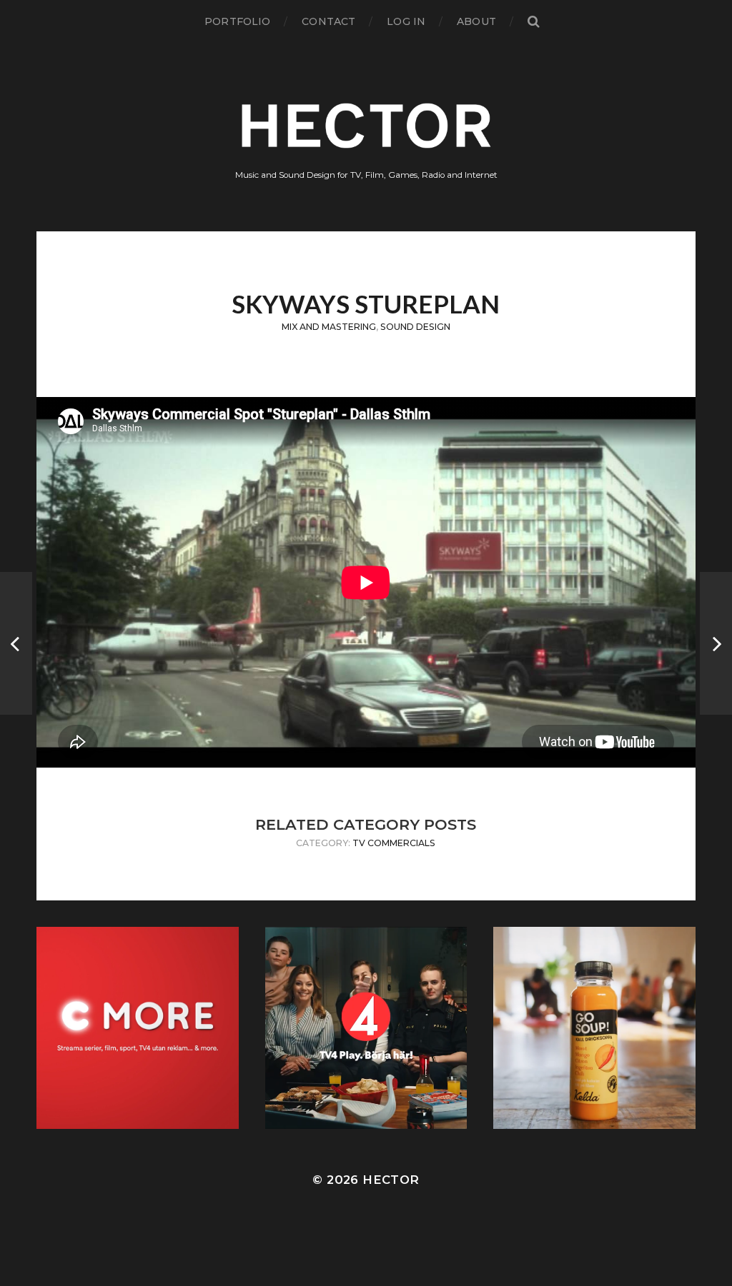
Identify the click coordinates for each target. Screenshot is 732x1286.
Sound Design (415, 326)
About (476, 21)
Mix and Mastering (329, 326)
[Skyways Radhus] (16, 643)
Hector (390, 1179)
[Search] (533, 21)
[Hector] (366, 126)
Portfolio (237, 21)
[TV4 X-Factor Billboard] (716, 643)
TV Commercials (393, 843)
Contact (328, 21)
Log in (406, 21)
